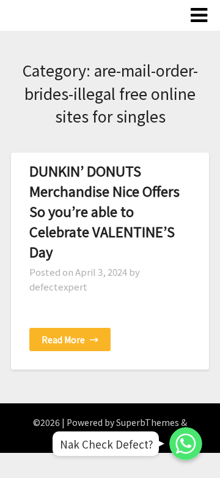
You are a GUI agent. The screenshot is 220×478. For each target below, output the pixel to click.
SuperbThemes (147, 422)
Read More (70, 339)
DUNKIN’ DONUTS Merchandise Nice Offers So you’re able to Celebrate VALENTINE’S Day (104, 211)
